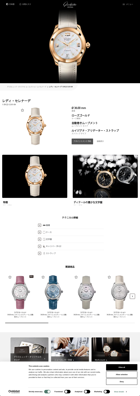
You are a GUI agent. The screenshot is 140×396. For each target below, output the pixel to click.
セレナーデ (42, 87)
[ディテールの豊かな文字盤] (105, 176)
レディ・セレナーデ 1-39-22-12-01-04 (61, 87)
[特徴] (34, 176)
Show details (119, 392)
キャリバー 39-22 (53, 246)
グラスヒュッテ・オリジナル (16, 87)
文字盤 (49, 239)
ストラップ (51, 253)
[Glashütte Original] (70, 5)
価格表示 (100, 141)
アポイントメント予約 (82, 141)
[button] (132, 296)
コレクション (32, 87)
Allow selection (122, 374)
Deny (122, 382)
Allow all (121, 367)
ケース (49, 232)
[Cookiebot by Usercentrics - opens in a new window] (14, 391)
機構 (48, 225)
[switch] (67, 391)
